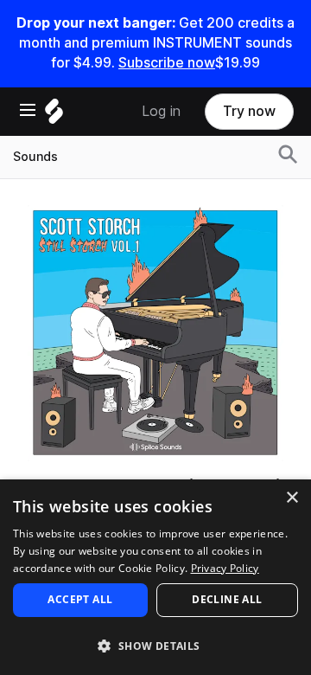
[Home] (54, 115)
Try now (249, 111)
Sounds (35, 157)
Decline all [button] (227, 599)
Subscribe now (166, 63)
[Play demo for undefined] (155, 333)
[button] (155, 645)
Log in (161, 111)
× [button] (291, 498)
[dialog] (155, 577)
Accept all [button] (80, 599)
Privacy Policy (225, 568)
